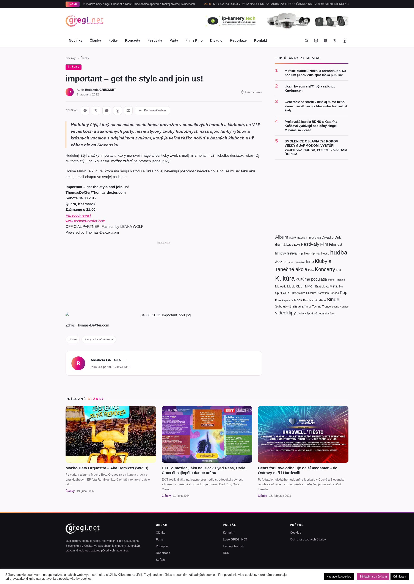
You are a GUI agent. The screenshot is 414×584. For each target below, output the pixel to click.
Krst (338, 270)
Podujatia (162, 546)
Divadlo (216, 40)
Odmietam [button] (399, 576)
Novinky (75, 40)
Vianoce (344, 306)
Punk (278, 300)
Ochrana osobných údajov (308, 539)
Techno (316, 306)
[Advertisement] (164, 276)
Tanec (307, 306)
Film (324, 244)
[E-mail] (128, 110)
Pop (343, 292)
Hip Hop (315, 253)
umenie (335, 306)
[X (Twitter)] (335, 40)
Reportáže (238, 40)
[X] (96, 110)
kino (310, 261)
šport (332, 313)
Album (281, 236)
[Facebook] (325, 40)
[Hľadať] (306, 40)
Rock (298, 300)
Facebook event (78, 215)
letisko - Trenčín (336, 279)
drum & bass (284, 244)
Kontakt (260, 40)
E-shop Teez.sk (233, 546)
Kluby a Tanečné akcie (99, 339)
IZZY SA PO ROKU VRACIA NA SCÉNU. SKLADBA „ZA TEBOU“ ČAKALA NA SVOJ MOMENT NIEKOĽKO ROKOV (266, 4)
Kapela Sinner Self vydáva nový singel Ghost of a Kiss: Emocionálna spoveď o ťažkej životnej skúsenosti (108, 4)
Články (95, 40)
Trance (326, 306)
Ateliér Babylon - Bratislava (305, 237)
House (73, 339)
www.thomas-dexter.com (85, 221)
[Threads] (344, 40)
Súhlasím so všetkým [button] (373, 576)
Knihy (311, 270)
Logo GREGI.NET (235, 539)
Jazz (278, 262)
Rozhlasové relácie (314, 300)
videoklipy (285, 312)
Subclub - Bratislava (289, 306)
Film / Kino (194, 40)
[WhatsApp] (106, 110)
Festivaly (154, 40)
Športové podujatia (318, 313)
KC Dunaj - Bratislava (294, 262)
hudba (338, 252)
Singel (333, 299)
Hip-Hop (304, 253)
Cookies (295, 532)
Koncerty (132, 40)
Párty (173, 40)
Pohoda (334, 293)
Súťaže (161, 559)
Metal (333, 286)
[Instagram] (316, 40)
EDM (297, 244)
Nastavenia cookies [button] (338, 576)
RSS (226, 552)
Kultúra (285, 278)
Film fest (335, 244)
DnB (337, 237)
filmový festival (286, 253)
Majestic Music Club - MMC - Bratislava (302, 286)
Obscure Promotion (317, 293)
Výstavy (301, 313)
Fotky (113, 40)
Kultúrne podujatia (311, 279)
